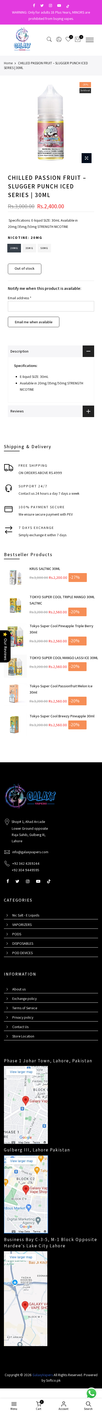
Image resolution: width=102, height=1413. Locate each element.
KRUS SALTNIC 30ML (45, 568)
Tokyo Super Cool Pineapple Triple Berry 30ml (61, 629)
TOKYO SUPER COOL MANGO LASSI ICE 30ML (64, 657)
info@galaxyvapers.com (30, 852)
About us (19, 989)
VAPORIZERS (22, 924)
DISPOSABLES (22, 943)
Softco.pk (53, 1380)
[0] (78, 40)
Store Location (23, 1036)
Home (8, 63)
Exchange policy (24, 998)
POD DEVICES (22, 952)
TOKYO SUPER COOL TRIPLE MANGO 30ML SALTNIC (62, 600)
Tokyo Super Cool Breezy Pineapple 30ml (62, 716)
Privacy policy (22, 1017)
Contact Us (20, 1026)
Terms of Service (24, 1008)
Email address (19, 298)
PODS (16, 934)
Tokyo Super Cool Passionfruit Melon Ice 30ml (61, 689)
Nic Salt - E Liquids (25, 915)
